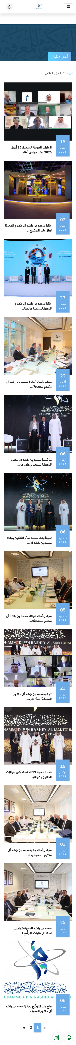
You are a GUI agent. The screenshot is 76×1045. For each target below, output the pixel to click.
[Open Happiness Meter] (68, 1037)
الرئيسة (69, 73)
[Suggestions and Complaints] (56, 1037)
